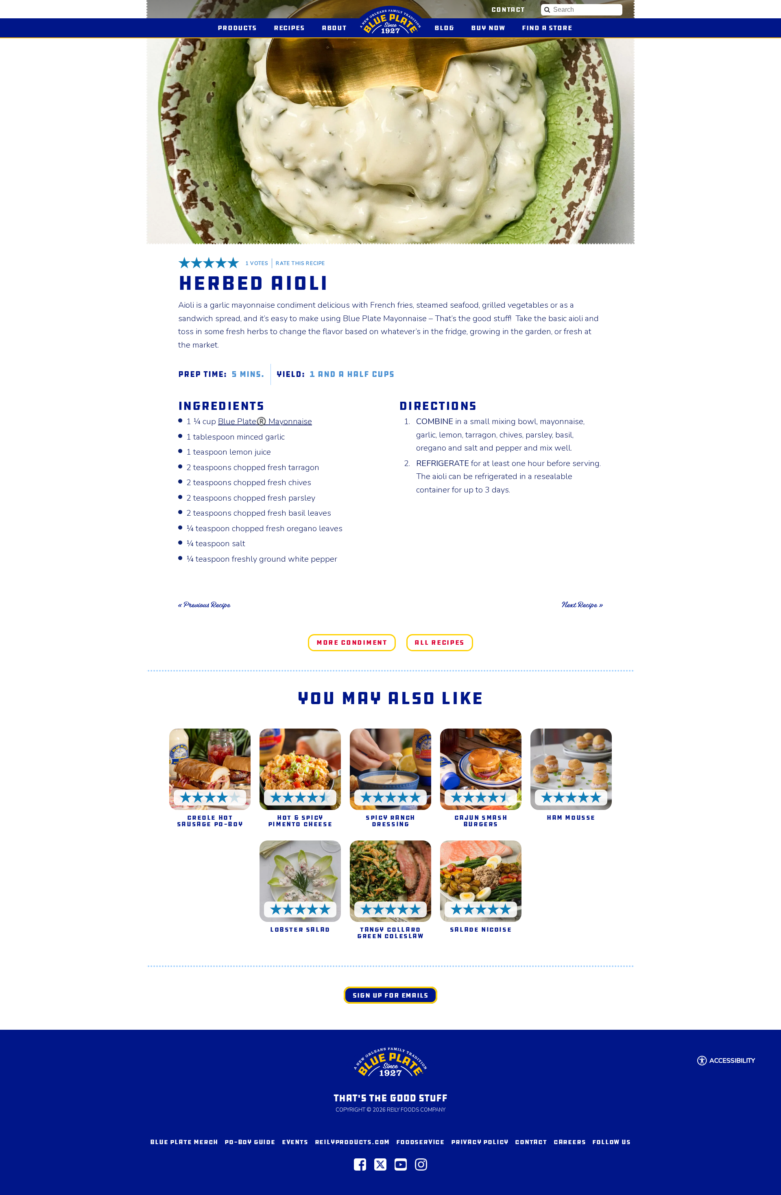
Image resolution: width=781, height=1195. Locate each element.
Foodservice (420, 1142)
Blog (444, 28)
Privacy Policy (479, 1142)
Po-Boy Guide (250, 1142)
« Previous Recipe (204, 605)
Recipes (289, 28)
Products (237, 28)
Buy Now (491, 28)
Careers (570, 1142)
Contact (508, 9)
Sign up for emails (390, 995)
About (334, 28)
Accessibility (732, 1060)
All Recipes (439, 642)
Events (295, 1142)
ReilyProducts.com (352, 1142)
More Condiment (351, 642)
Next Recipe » (582, 605)
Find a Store (547, 28)
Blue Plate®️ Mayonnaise (265, 421)
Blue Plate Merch (184, 1142)
